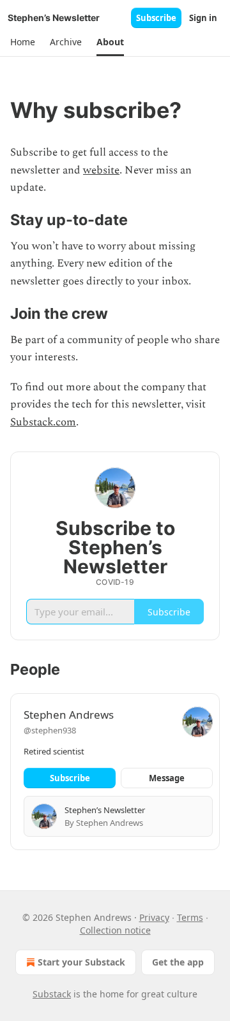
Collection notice (115, 930)
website (101, 170)
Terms (190, 917)
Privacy (154, 917)
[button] (22, 42)
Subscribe (156, 18)
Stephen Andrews (69, 714)
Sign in (203, 18)
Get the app (178, 962)
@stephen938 (50, 730)
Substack (52, 994)
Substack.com (43, 422)
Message (167, 778)
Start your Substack (81, 962)
